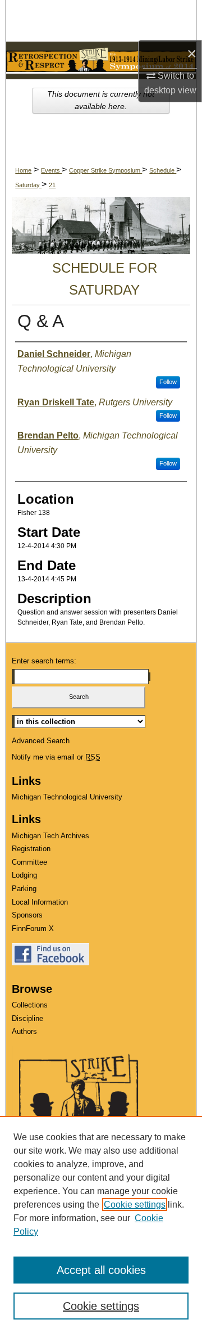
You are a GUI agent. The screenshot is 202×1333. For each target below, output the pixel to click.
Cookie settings (135, 1204)
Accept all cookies (101, 1270)
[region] (101, 1224)
